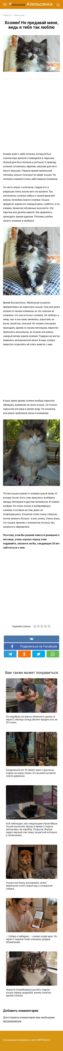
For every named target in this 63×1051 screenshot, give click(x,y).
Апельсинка (39, 4)
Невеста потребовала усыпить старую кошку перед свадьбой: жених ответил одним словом (28, 992)
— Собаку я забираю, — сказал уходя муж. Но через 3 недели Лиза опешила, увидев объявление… (31, 939)
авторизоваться (12, 1021)
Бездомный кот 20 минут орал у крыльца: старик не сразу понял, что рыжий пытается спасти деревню (31, 773)
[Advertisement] (31, 115)
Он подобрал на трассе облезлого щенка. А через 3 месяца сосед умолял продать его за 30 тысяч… (31, 719)
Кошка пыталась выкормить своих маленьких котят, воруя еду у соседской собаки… (29, 885)
